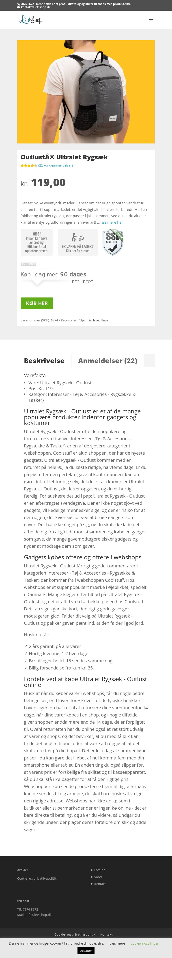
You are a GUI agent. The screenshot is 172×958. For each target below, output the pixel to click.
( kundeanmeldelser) (55, 165)
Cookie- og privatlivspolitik (36, 878)
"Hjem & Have (88, 320)
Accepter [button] (86, 951)
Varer (98, 877)
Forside (99, 870)
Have (104, 320)
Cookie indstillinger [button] (145, 943)
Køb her (37, 303)
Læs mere (117, 943)
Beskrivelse (44, 360)
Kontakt (100, 884)
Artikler (22, 870)
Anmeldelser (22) (107, 360)
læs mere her (112, 222)
